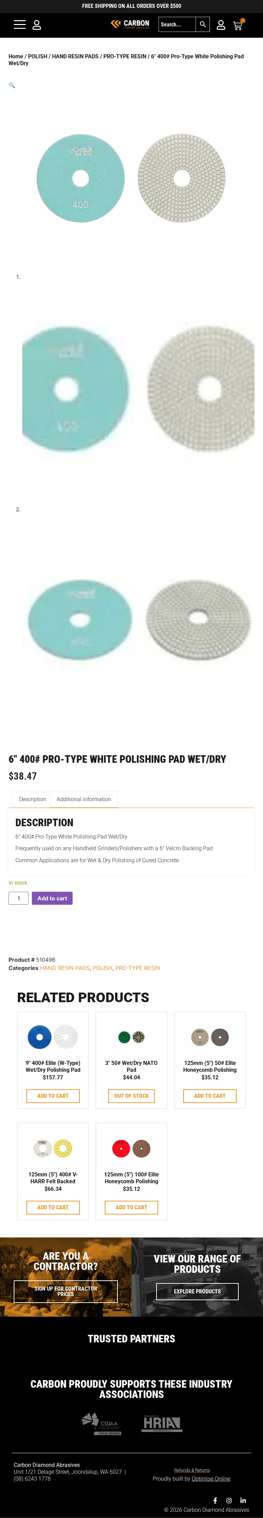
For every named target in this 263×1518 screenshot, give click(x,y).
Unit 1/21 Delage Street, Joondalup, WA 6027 (68, 1472)
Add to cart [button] (53, 1096)
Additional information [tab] (84, 799)
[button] (131, 85)
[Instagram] (229, 1500)
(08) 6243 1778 (32, 1478)
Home (16, 56)
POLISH (37, 56)
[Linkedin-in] (243, 1500)
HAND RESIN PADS (75, 56)
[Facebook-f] (215, 1500)
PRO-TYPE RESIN (124, 56)
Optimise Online (211, 1478)
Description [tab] (32, 799)
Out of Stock (131, 1096)
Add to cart (52, 898)
